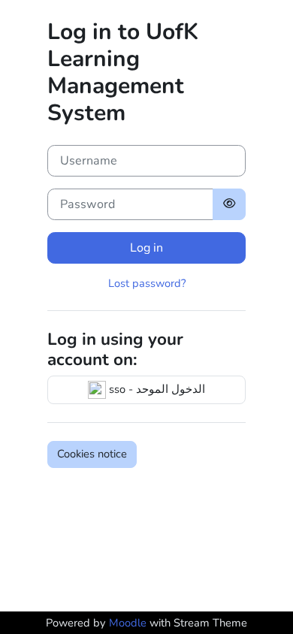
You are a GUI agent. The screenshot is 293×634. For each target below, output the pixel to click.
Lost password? (147, 283)
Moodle (127, 622)
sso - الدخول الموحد (155, 389)
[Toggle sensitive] (229, 204)
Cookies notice (92, 453)
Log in (146, 248)
